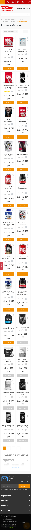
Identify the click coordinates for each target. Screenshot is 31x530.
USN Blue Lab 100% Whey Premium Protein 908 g (8, 224)
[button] (13, 2)
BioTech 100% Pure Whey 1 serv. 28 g (22, 50)
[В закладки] (13, 38)
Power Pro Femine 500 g (22, 327)
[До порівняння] (13, 41)
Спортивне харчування (11, 19)
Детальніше (10, 527)
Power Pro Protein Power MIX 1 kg (8, 120)
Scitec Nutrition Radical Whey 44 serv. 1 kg (22, 86)
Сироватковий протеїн (9, 21)
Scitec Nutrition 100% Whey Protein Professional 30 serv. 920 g (8, 189)
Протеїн (21, 19)
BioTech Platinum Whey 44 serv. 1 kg (8, 425)
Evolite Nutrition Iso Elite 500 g (8, 360)
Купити (8, 68)
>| (18, 448)
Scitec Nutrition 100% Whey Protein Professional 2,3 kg (22, 258)
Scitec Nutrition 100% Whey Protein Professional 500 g (8, 87)
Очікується (22, 342)
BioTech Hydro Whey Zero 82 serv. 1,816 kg (8, 327)
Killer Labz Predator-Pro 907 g (22, 393)
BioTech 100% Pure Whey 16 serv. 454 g (22, 360)
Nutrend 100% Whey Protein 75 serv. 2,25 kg (8, 257)
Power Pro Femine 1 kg (22, 154)
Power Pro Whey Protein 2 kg (22, 223)
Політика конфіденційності (15, 489)
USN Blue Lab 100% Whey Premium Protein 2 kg (8, 292)
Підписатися (24, 486)
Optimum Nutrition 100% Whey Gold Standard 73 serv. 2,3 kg (22, 293)
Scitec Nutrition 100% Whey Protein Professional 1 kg (22, 121)
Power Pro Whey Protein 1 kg (8, 154)
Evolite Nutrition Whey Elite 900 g (8, 393)
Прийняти (23, 522)
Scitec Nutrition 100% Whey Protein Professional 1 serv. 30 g (8, 52)
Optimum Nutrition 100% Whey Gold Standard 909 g (22, 188)
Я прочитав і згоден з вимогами (15, 490)
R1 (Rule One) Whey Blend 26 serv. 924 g (22, 426)
